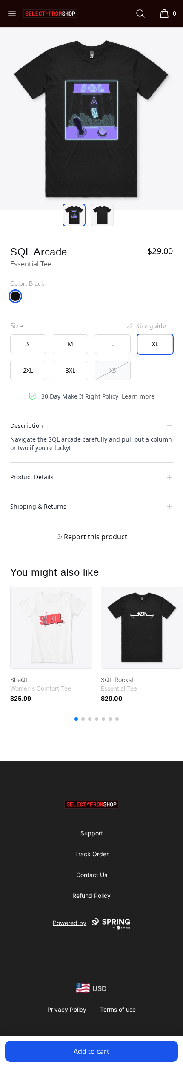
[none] (146, 326)
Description (26, 426)
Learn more (138, 396)
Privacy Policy (66, 1009)
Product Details (32, 477)
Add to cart (91, 1051)
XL (155, 344)
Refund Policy (91, 895)
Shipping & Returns (38, 506)
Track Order (92, 854)
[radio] (28, 344)
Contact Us (91, 874)
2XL (28, 370)
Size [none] (16, 326)
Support (91, 833)
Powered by (69, 922)
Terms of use (118, 1009)
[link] (51, 627)
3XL (70, 370)
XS (112, 370)
